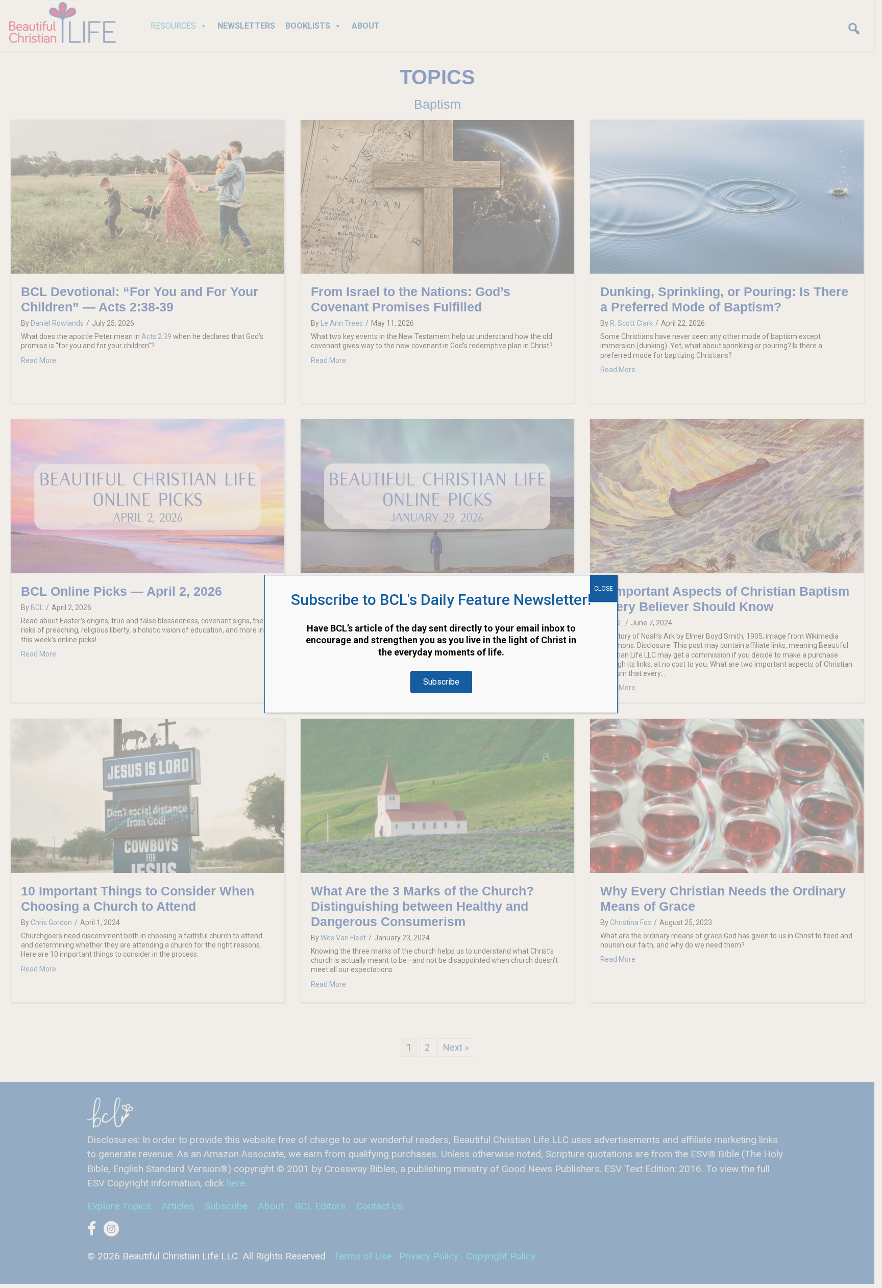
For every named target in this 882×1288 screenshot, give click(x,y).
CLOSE (603, 588)
